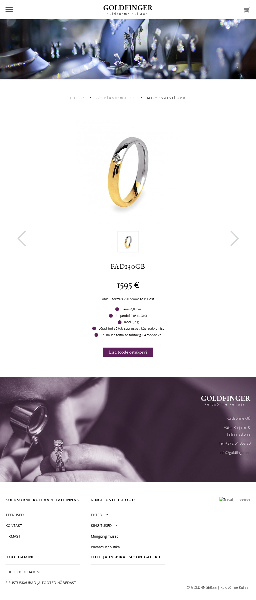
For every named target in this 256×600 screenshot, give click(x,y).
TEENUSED (15, 514)
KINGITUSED (101, 525)
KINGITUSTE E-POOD (113, 499)
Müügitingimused (104, 536)
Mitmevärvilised (166, 97)
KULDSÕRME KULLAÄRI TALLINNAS (42, 499)
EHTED (77, 97)
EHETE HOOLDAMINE (23, 572)
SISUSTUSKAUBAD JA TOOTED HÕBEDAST (41, 582)
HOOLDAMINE (20, 556)
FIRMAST (13, 536)
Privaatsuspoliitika (105, 547)
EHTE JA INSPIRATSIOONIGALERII (125, 556)
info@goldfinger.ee (235, 452)
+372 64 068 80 (237, 443)
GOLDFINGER (128, 9)
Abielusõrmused (116, 97)
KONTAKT (14, 525)
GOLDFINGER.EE (204, 587)
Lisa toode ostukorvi (128, 352)
